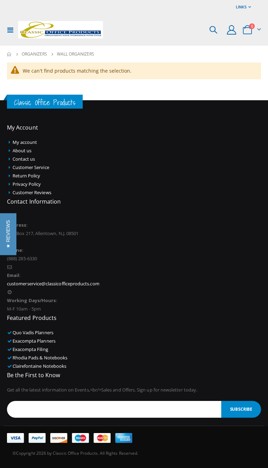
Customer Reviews (32, 192)
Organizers (34, 54)
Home (9, 54)
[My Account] (231, 30)
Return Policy (26, 176)
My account (25, 142)
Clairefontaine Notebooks (40, 366)
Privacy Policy (27, 184)
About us (22, 150)
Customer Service (31, 167)
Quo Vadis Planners (33, 332)
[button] (8, 234)
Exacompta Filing (30, 349)
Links (241, 6)
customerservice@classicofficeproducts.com (53, 283)
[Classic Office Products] (60, 29)
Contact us (24, 159)
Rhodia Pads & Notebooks (40, 357)
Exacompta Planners (34, 341)
